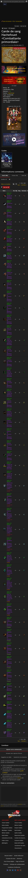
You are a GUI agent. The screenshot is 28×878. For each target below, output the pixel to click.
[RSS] (20, 870)
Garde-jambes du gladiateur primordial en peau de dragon (9, 584)
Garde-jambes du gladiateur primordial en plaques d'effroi (9, 529)
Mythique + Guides (7, 830)
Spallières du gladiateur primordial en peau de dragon (9, 610)
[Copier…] (13, 184)
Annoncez (19, 858)
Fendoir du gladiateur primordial (9, 197)
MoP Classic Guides (20, 820)
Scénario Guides (19, 840)
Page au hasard (20, 861)
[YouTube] (18, 870)
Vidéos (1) (14, 132)
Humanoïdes (19, 21)
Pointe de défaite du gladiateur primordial (9, 725)
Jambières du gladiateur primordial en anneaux (9, 662)
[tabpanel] (14, 462)
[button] (12, 55)
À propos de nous (10, 858)
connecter (20, 804)
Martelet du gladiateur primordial (9, 697)
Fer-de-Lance (18, 45)
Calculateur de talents (8, 838)
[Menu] (1, 1)
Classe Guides (5, 822)
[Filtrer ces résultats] (16, 184)
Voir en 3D (23, 26)
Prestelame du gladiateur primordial (9, 231)
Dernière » (23, 185)
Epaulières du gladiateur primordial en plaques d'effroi (9, 544)
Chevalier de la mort (9, 490)
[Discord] (7, 870)
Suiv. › (19, 185)
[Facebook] (15, 870)
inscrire (2, 805)
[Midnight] (4, 843)
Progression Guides (7, 827)
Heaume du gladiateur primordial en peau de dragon (9, 571)
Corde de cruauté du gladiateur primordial (9, 394)
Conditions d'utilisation (14, 867)
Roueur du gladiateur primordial (9, 223)
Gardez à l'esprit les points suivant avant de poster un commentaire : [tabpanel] (14, 783)
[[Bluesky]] (13, 870)
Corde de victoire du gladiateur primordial (9, 414)
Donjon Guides (18, 827)
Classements (18, 848)
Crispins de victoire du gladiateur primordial (9, 476)
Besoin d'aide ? (9, 855)
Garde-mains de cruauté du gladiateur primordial (9, 341)
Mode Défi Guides (19, 843)
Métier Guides (5, 833)
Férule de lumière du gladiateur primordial (9, 716)
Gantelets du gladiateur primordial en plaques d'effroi (9, 500)
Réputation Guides (20, 835)
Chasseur (9, 627)
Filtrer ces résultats (5, 184)
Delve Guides (5, 825)
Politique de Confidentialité (17, 864)
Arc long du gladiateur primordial (9, 240)
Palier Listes (5, 840)
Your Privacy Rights (9, 861)
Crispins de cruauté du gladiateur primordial (9, 467)
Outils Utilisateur (18, 855)
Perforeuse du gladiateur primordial (9, 205)
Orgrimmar (11, 93)
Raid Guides (5, 835)
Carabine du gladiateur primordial (9, 248)
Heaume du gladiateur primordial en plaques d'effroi (9, 514)
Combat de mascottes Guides (21, 838)
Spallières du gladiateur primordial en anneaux (9, 676)
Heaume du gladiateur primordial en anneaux (9, 649)
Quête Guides (18, 833)
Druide (8, 562)
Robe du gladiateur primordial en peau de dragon (9, 597)
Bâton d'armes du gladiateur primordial (9, 734)
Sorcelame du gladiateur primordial (9, 688)
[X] (10, 870)
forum (19, 778)
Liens (17, 26)
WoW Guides (5, 820)
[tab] (5, 175)
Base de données (7, 21)
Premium (5, 864)
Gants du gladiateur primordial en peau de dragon (9, 558)
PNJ (13, 21)
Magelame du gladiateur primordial (9, 706)
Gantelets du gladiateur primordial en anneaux (9, 635)
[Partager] (26, 1)
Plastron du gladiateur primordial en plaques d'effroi (9, 485)
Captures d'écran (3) (14, 106)
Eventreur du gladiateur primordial (9, 214)
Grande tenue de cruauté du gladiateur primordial (9, 373)
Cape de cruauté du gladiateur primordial (9, 265)
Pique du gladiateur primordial (9, 257)
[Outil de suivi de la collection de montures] (14, 69)
